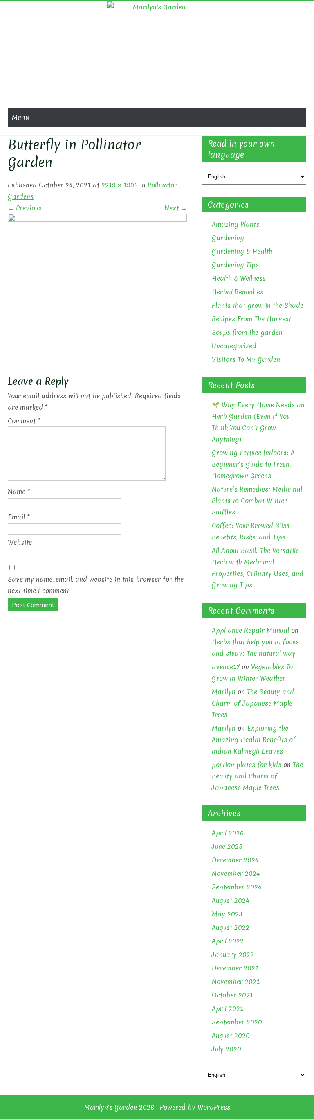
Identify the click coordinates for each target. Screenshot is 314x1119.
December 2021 (235, 967)
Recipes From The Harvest (251, 318)
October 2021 (232, 994)
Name (19, 491)
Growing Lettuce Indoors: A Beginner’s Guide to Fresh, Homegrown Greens (253, 464)
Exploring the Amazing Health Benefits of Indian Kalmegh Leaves (254, 740)
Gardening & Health (242, 251)
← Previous (25, 207)
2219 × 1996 (119, 185)
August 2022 (230, 927)
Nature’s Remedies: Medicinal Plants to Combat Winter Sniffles (257, 501)
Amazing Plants (235, 224)
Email (19, 516)
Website (20, 542)
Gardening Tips (235, 264)
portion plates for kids (246, 764)
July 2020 (226, 1049)
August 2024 (230, 900)
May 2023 (227, 913)
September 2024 (237, 886)
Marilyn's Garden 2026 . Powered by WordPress (157, 1107)
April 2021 (227, 1008)
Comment (24, 420)
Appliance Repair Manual (250, 630)
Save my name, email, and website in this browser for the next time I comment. (96, 585)
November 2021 (236, 981)
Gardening (228, 237)
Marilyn (224, 691)
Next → (175, 207)
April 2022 (228, 940)
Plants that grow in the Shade (257, 305)
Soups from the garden (247, 332)
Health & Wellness (239, 278)
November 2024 (236, 873)
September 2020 (237, 1022)
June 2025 (227, 846)
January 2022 (233, 954)
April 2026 (228, 832)
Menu (20, 117)
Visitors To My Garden (246, 359)
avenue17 (226, 666)
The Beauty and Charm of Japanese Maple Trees (253, 703)
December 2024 (235, 859)
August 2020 (231, 1035)
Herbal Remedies (237, 291)
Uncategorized (234, 345)
